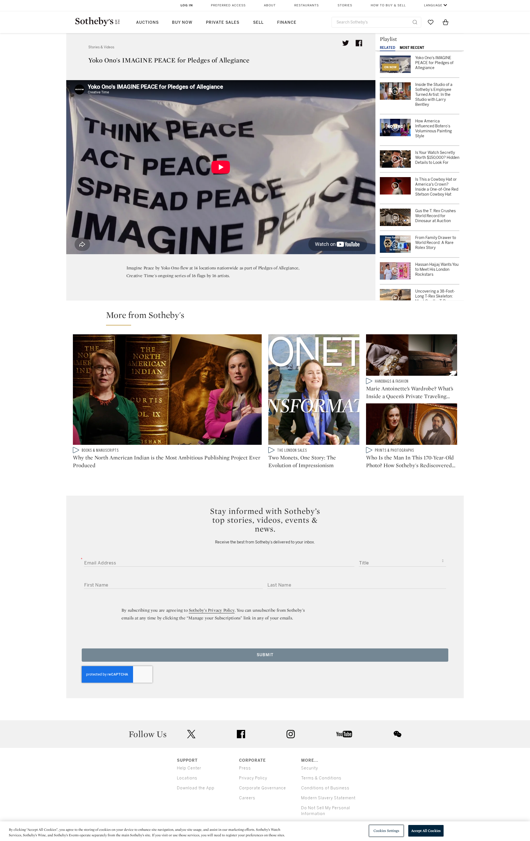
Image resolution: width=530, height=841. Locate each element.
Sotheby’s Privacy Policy (212, 610)
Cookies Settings (386, 830)
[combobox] (376, 22)
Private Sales (222, 22)
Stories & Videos (101, 47)
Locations (187, 778)
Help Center (189, 768)
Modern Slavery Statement (328, 798)
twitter (191, 734)
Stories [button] (345, 5)
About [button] (270, 5)
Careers (247, 798)
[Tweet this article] (345, 43)
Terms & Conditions (321, 778)
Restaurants (306, 5)
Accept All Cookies (426, 830)
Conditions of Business (325, 788)
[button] (268, 317)
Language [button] (433, 5)
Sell (258, 22)
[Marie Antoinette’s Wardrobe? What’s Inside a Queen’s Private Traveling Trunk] (411, 356)
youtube (344, 734)
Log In (187, 5)
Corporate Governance (262, 788)
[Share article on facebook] (359, 43)
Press (245, 768)
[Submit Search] (415, 22)
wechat (397, 734)
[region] (265, 831)
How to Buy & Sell (388, 5)
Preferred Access (228, 5)
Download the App (195, 788)
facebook (241, 734)
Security (309, 768)
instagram (291, 734)
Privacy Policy (253, 778)
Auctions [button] (147, 22)
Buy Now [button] (182, 22)
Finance (286, 22)
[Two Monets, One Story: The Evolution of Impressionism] (313, 390)
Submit (265, 655)
